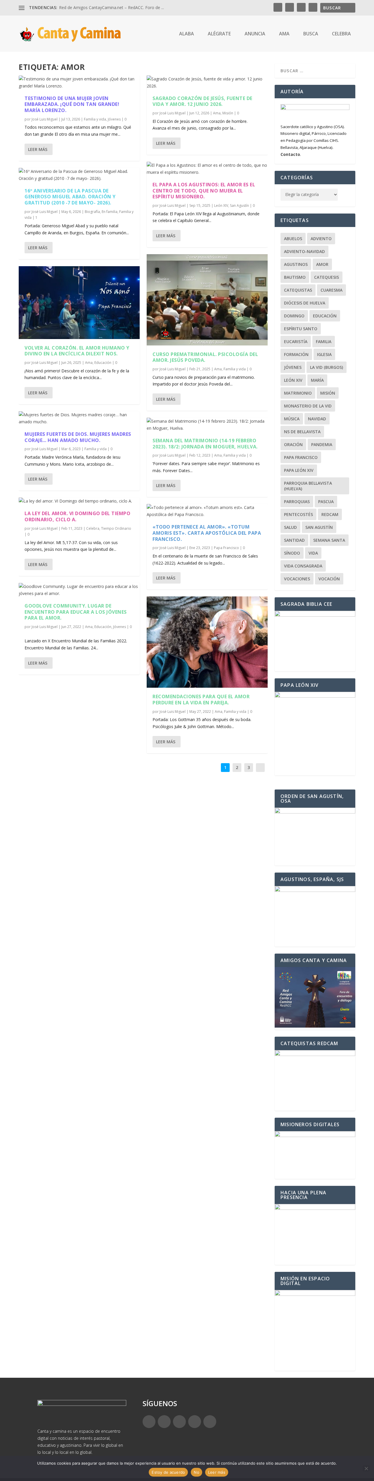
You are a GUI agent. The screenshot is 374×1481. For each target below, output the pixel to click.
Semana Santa (329, 540)
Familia (323, 341)
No (196, 1472)
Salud (290, 527)
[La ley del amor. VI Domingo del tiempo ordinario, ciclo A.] (79, 501)
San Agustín (239, 205)
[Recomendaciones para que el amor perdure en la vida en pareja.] (207, 642)
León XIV (221, 205)
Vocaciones (297, 579)
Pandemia (321, 444)
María (317, 380)
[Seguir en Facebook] (149, 1421)
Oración (293, 444)
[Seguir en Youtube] (209, 1421)
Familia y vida (95, 119)
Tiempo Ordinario (116, 528)
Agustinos (296, 264)
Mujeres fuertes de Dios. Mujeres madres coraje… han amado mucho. (78, 437)
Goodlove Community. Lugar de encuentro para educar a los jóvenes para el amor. (76, 612)
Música (291, 419)
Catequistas (298, 290)
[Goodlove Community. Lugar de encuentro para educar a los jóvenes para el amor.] (79, 590)
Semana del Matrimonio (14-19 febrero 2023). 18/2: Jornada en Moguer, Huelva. (205, 443)
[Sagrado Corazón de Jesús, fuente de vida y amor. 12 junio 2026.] (207, 82)
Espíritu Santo (300, 328)
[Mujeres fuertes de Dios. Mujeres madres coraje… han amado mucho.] (79, 418)
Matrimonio (298, 393)
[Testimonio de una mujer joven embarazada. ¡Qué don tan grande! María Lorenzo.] (79, 82)
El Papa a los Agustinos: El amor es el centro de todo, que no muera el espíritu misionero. (204, 190)
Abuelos (293, 238)
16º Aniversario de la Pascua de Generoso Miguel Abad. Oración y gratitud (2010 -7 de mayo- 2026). (70, 197)
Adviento (321, 238)
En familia (109, 211)
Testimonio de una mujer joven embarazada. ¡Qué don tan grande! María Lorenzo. (72, 104)
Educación (102, 362)
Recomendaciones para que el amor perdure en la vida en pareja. (201, 699)
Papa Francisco (226, 547)
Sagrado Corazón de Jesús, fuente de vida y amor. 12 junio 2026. (202, 101)
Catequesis (326, 277)
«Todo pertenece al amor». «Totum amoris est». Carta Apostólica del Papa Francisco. (207, 533)
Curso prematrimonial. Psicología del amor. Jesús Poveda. (205, 357)
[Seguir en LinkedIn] (194, 1421)
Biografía (92, 211)
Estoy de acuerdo (168, 1472)
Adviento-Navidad (304, 251)
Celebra (92, 528)
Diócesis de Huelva (304, 303)
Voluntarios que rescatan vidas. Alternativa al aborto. (108, 7)
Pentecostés (298, 514)
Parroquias (297, 501)
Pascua (326, 501)
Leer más (37, 149)
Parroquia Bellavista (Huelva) (308, 485)
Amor (322, 264)
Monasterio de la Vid (308, 406)
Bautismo (295, 277)
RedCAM (329, 514)
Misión (227, 113)
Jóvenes (114, 119)
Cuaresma (331, 290)
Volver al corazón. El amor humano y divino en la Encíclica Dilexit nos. (77, 351)
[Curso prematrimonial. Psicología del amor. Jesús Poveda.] (207, 299)
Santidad (294, 540)
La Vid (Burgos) (326, 367)
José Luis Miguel (45, 119)
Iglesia (324, 354)
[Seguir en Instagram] (179, 1421)
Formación (296, 354)
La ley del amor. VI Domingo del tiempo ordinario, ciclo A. (77, 516)
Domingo (294, 316)
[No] (366, 1468)
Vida (313, 553)
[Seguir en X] (164, 1421)
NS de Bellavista (302, 431)
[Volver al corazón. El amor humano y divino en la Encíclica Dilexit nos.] (79, 302)
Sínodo (292, 553)
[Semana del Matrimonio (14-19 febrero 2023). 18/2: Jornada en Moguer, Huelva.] (207, 425)
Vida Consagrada (303, 566)
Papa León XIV (299, 470)
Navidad (317, 419)
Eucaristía (295, 341)
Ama (89, 362)
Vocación (329, 579)
